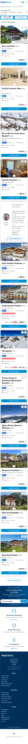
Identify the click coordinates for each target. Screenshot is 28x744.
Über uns (3, 713)
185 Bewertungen (20, 142)
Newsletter (4, 711)
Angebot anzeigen (14, 64)
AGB (8, 727)
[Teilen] (22, 27)
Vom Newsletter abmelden (14, 604)
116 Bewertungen (20, 51)
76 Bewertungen (19, 475)
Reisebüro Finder (5, 717)
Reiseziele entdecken (6, 702)
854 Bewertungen (20, 560)
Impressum (18, 727)
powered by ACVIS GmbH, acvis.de (14, 736)
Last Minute (4, 679)
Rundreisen (4, 681)
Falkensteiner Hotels (6, 683)
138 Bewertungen (20, 356)
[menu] (26, 2)
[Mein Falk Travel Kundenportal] (22, 2)
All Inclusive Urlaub (6, 696)
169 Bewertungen (20, 388)
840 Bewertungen (20, 433)
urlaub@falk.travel (15, 669)
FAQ (2, 715)
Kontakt (3, 721)
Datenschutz (12, 727)
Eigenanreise (4, 677)
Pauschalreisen (5, 676)
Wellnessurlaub (5, 694)
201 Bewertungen (20, 268)
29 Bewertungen (20, 185)
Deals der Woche (5, 685)
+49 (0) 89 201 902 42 (15, 666)
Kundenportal (4, 709)
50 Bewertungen (19, 96)
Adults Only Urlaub (6, 698)
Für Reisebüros (5, 719)
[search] (20, 2)
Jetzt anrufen (14, 619)
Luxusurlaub (4, 700)
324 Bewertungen (20, 517)
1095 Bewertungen (20, 310)
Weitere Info (14, 648)
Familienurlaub (5, 692)
